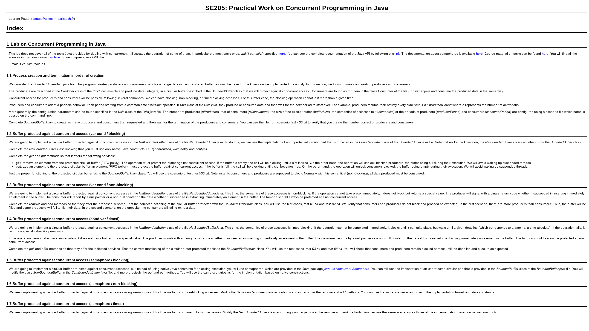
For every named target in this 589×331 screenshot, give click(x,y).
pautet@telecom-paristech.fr (53, 18)
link (397, 53)
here (281, 53)
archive (54, 57)
